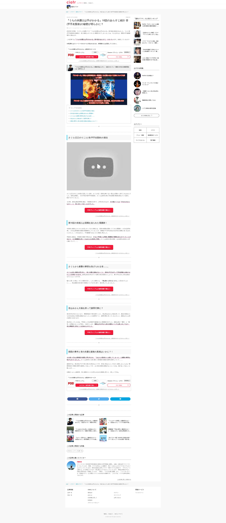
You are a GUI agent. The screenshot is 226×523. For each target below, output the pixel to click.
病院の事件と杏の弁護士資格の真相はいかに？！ (84, 121)
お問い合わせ (117, 497)
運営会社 (90, 492)
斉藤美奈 (79, 462)
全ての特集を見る (145, 115)
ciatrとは (90, 495)
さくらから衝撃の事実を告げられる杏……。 (82, 116)
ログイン (116, 492)
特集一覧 (69, 495)
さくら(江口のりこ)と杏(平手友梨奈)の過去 (82, 111)
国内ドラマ (74, 6)
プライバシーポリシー (93, 502)
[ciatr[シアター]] (71, 3)
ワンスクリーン (139, 492)
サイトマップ (117, 495)
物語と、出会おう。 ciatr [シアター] (113, 514)
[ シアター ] (80, 3)
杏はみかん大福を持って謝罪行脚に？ (80, 118)
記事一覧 (69, 492)
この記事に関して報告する (124, 479)
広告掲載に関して (92, 497)
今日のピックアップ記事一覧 (75, 451)
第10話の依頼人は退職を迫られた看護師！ (82, 113)
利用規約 (90, 500)
